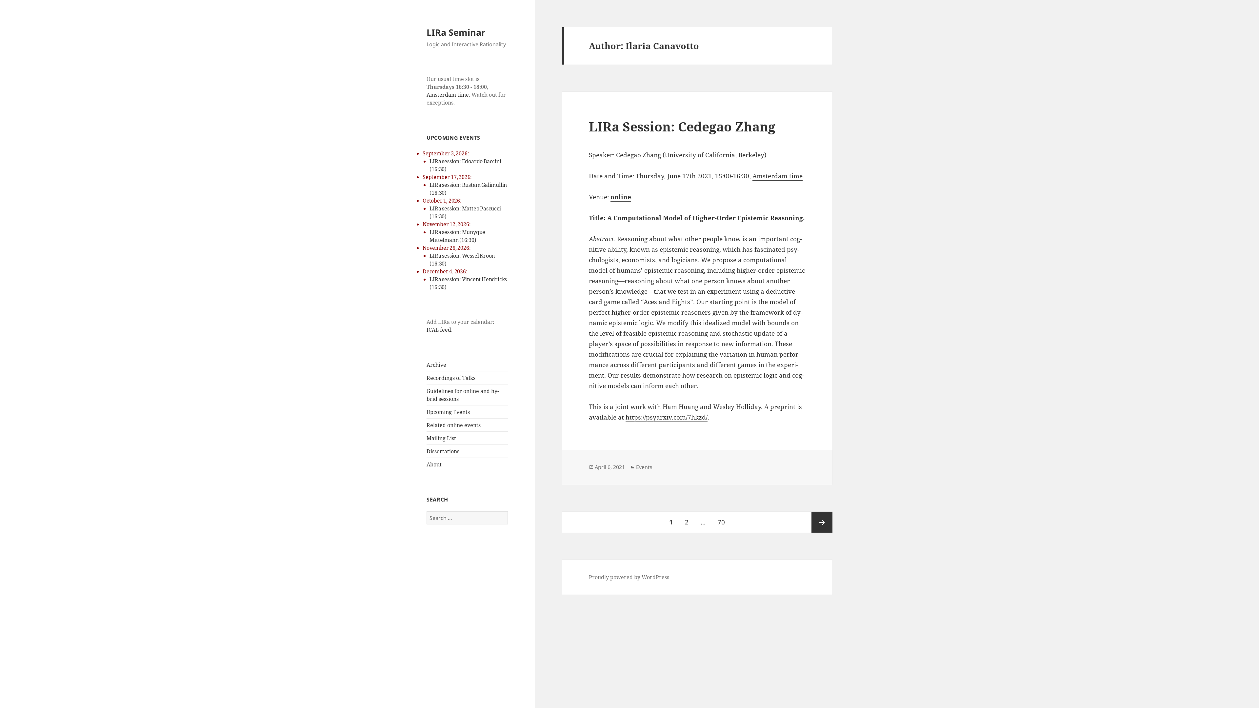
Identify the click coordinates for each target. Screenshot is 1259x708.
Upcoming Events (448, 412)
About (434, 464)
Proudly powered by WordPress (629, 577)
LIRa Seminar (456, 32)
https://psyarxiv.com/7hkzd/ (667, 417)
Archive (436, 364)
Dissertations (443, 451)
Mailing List (441, 438)
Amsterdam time (448, 94)
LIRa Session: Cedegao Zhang (682, 126)
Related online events (454, 425)
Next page (821, 522)
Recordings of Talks (451, 378)
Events (644, 467)
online (620, 197)
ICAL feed (439, 329)
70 (723, 522)
